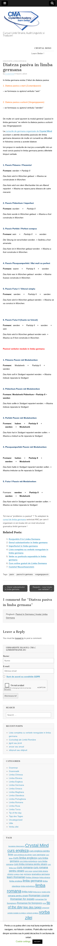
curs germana (38, 855)
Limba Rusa (14, 806)
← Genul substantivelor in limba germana (15, 588)
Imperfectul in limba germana (23, 546)
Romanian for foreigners (29, 903)
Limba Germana (19, 61)
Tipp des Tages (16, 816)
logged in (19, 638)
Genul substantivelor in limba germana (28, 542)
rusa (44, 903)
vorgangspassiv (42, 574)
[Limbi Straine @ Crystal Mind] (21, 19)
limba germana (32, 880)
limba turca (37, 892)
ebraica (10, 874)
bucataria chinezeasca (16, 846)
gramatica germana (41, 874)
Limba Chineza (16, 774)
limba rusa (27, 891)
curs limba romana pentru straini (30, 864)
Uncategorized (15, 820)
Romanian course (39, 895)
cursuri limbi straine (40, 871)
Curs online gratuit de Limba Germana (28, 563)
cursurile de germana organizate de (28, 131)
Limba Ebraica (15, 778)
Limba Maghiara (16, 792)
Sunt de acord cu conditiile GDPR (23, 676)
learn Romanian (16, 877)
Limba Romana (16, 802)
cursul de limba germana (14, 519)
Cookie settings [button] (23, 941)
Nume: (6, 656)
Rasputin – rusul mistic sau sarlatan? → (42, 588)
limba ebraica (44, 877)
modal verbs (46, 892)
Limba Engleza (16, 781)
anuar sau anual (16, 746)
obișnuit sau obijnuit (18, 750)
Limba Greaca (15, 788)
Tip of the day (15, 813)
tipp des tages (32, 907)
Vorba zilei (13, 827)
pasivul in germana (25, 574)
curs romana (25, 867)
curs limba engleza (25, 857)
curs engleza (18, 850)
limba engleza (15, 881)
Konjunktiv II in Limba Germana (24, 539)
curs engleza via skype (23, 855)
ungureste (45, 908)
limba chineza (32, 877)
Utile (11, 823)
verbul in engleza (32, 913)
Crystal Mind (37, 845)
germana (27, 874)
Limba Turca (14, 809)
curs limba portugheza (28, 861)
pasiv (12, 574)
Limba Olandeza (16, 795)
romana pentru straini (18, 895)
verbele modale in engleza (16, 913)
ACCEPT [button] (37, 941)
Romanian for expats (22, 899)
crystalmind (9, 74)
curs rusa (28, 871)
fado (21, 874)
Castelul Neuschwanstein (21, 567)
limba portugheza (28, 886)
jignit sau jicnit (15, 743)
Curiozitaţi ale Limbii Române (22, 740)
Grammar (13, 768)
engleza (17, 874)
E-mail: (6, 666)
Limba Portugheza (17, 799)
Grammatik (7, 61)
